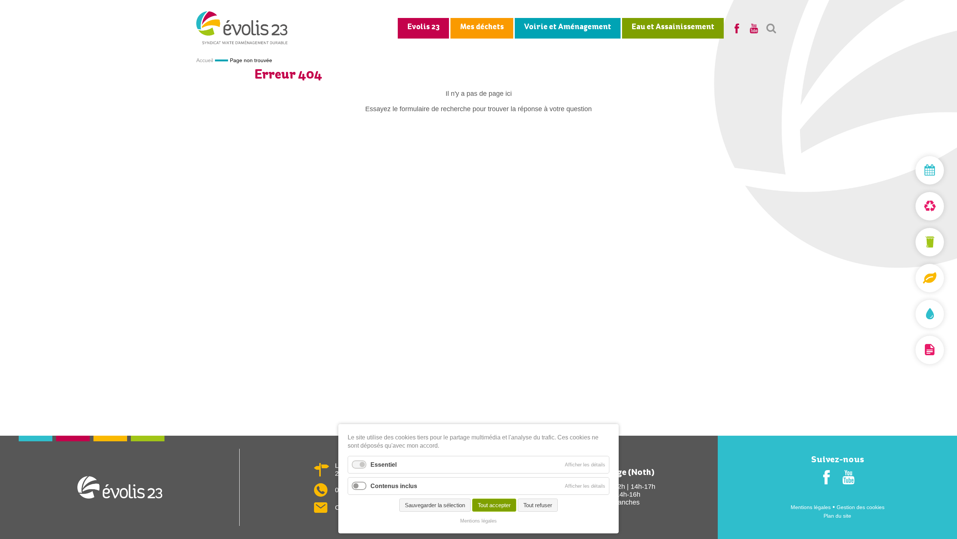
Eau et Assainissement (672, 27)
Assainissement (912, 314)
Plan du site (837, 516)
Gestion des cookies (860, 507)
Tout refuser (537, 505)
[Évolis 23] (242, 42)
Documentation (912, 350)
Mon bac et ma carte (912, 242)
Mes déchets (482, 27)
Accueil (204, 60)
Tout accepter (494, 505)
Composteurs (912, 278)
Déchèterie (912, 206)
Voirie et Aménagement (567, 27)
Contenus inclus (393, 486)
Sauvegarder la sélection (435, 505)
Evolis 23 (423, 27)
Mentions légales (811, 507)
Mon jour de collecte (912, 170)
